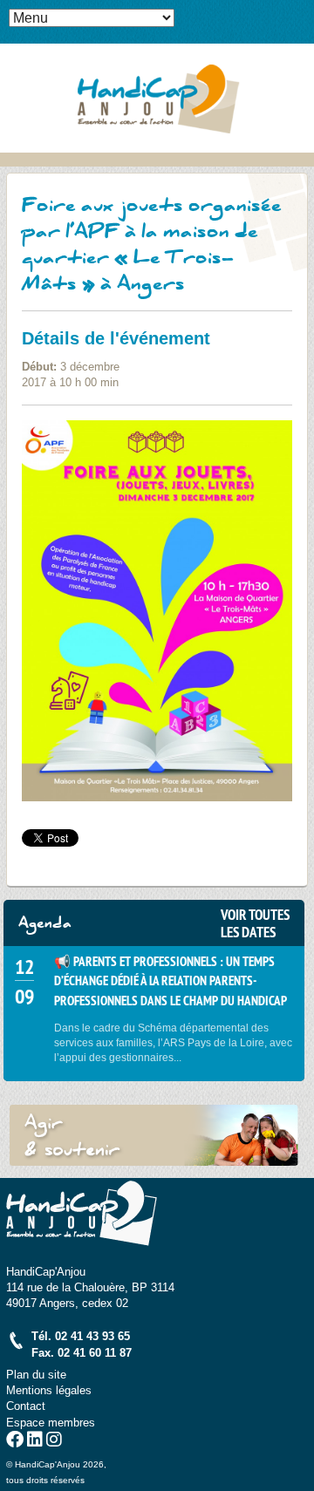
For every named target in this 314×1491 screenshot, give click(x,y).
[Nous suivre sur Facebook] (15, 1441)
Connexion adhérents (301, 13)
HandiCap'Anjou (157, 97)
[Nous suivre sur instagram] (54, 1441)
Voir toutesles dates (255, 923)
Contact (25, 1406)
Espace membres (50, 1422)
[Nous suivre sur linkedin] (35, 1441)
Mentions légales (49, 1390)
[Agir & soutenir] (154, 1135)
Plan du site (36, 1374)
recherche (301, 40)
